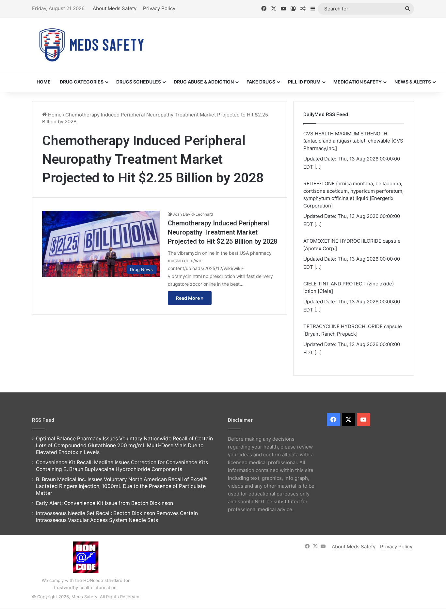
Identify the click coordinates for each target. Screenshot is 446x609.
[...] (318, 167)
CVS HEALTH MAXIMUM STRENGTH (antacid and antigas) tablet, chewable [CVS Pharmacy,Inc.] (353, 140)
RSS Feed (43, 420)
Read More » (189, 298)
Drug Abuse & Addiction (204, 81)
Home (44, 81)
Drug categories (82, 81)
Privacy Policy (159, 8)
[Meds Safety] (91, 45)
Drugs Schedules (138, 81)
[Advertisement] (288, 39)
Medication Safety (357, 81)
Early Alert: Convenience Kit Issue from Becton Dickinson (104, 503)
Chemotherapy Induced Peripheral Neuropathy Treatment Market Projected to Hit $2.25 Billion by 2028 (222, 232)
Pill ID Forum (304, 81)
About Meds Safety (114, 8)
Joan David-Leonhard (193, 214)
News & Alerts (412, 81)
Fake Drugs (261, 81)
